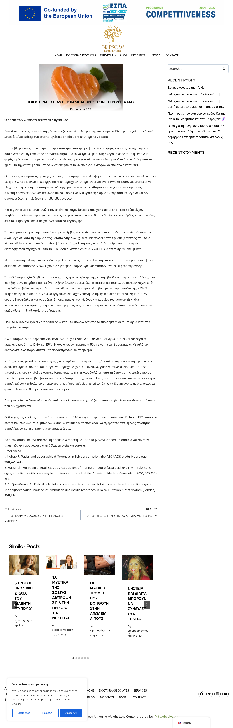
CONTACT (172, 55)
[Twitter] (209, 694)
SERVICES (140, 690)
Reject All (47, 713)
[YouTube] (225, 694)
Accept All (71, 713)
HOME (58, 55)
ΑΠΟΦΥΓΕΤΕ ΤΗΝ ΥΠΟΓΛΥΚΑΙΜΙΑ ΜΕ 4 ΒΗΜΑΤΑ (122, 512)
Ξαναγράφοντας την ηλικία (186, 87)
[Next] (147, 605)
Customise (24, 713)
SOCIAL (157, 55)
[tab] (73, 658)
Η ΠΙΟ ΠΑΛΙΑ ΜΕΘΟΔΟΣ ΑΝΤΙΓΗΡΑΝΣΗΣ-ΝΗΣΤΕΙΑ (34, 515)
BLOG (123, 55)
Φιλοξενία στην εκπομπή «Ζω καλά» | (194, 94)
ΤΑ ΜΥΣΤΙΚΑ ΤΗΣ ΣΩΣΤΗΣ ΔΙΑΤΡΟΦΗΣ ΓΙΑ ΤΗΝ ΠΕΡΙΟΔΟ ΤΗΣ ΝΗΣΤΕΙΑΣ (61, 598)
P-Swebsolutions (167, 716)
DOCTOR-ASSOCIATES (81, 55)
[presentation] (24, 565)
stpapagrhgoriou (25, 620)
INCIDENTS (106, 697)
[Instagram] (217, 694)
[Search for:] (198, 68)
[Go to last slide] (14, 605)
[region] (47, 699)
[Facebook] (201, 694)
